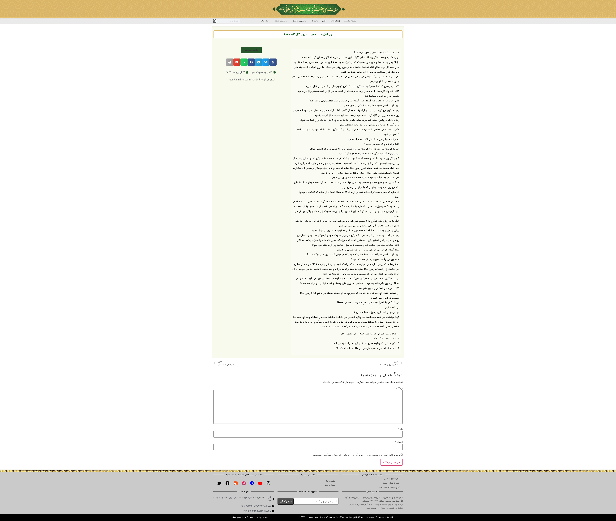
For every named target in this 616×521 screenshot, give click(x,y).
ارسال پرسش (329, 485)
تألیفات (315, 21)
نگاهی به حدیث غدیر (262, 72)
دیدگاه (398, 388)
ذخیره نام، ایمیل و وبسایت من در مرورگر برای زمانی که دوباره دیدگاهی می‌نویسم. (355, 455)
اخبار (324, 21)
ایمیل (399, 442)
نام (400, 429)
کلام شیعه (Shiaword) (389, 487)
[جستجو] (214, 21)
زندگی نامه (335, 21)
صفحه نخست (350, 21)
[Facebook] (227, 483)
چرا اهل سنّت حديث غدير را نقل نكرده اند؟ (308, 34)
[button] (251, 50)
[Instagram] (268, 483)
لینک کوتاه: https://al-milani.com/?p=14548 (251, 79)
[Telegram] (252, 483)
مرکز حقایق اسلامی (391, 478)
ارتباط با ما (330, 481)
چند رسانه (264, 21)
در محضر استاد (281, 21)
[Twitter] (219, 483)
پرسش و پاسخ (299, 21)
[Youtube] (260, 483)
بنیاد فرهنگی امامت (391, 483)
